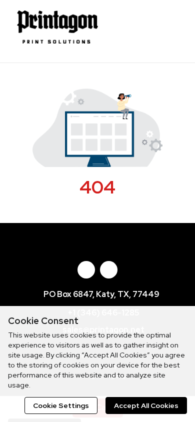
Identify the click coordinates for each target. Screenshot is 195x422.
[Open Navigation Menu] (167, 30)
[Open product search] (147, 30)
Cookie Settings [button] (61, 405)
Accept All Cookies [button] (146, 405)
